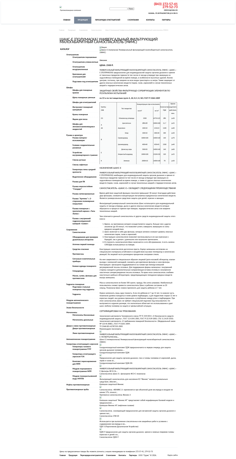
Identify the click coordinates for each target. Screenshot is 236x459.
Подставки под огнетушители (85, 82)
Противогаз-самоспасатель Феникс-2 (115, 395)
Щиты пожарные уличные (84, 98)
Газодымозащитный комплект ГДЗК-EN (116, 363)
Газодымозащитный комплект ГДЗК (114, 353)
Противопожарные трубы (77, 390)
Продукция (83, 20)
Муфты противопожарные (77, 385)
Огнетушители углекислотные (85, 62)
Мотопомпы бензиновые (83, 315)
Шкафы (69, 88)
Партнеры (166, 20)
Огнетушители (72, 55)
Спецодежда (78, 271)
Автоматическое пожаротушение (80, 339)
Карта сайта (173, 455)
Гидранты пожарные (75, 284)
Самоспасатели (96, 30)
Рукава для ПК (79, 182)
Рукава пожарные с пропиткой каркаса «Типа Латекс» (84, 211)
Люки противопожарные (83, 333)
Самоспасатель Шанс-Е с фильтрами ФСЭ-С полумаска (122, 374)
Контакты (150, 20)
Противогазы (78, 254)
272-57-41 (140, 452)
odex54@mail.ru (171, 10)
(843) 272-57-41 (166, 4)
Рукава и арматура (74, 135)
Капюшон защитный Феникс (112, 384)
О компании (133, 20)
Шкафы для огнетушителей (84, 102)
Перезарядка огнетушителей (107, 20)
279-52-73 (170, 7)
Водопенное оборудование (84, 177)
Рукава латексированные (83, 194)
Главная (66, 20)
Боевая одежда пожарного (84, 266)
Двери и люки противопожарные (81, 326)
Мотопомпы (71, 313)
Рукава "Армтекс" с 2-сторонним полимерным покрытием (83, 201)
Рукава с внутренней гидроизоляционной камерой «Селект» (82, 221)
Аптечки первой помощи (83, 245)
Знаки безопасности (75, 308)
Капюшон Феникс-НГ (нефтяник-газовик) (117, 406)
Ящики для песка (80, 119)
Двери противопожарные (84, 329)
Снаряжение (83, 30)
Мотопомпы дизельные (83, 320)
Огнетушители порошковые (85, 57)
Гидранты (77, 294)
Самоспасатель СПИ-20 (109, 416)
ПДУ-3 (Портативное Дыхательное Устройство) (119, 427)
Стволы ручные (79, 160)
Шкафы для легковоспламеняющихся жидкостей (84, 126)
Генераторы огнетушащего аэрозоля (82, 344)
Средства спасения (81, 249)
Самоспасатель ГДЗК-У (109, 437)
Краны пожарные (80, 115)
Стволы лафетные (80, 165)
